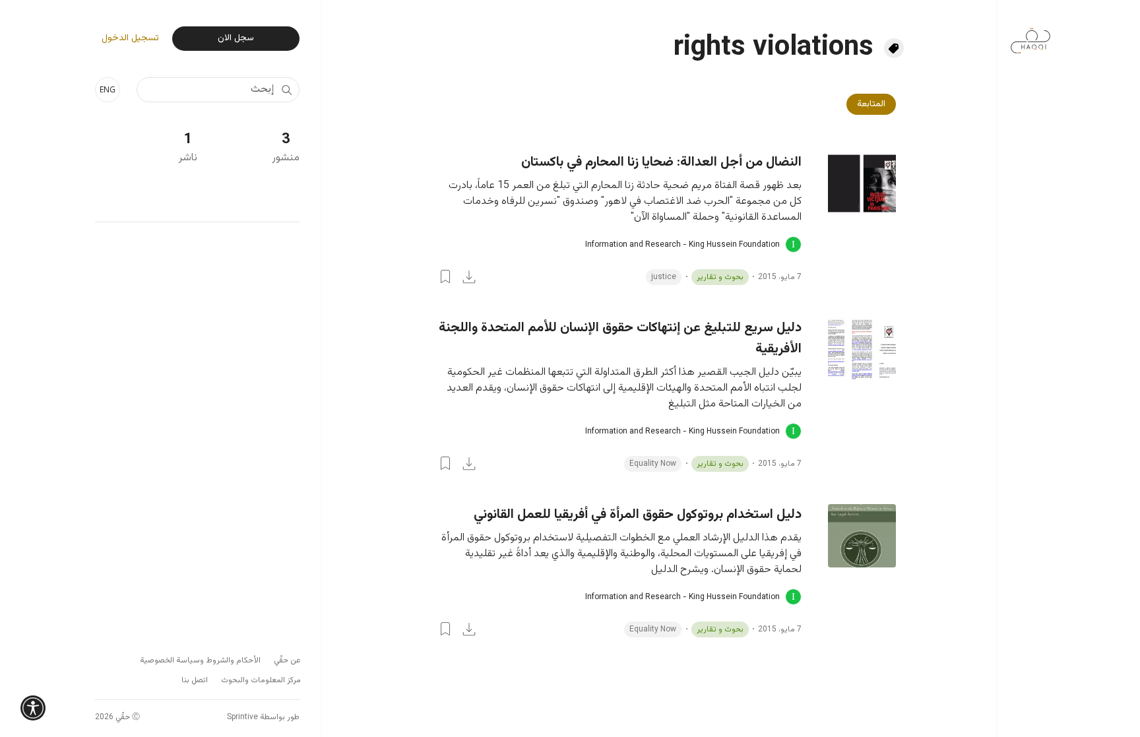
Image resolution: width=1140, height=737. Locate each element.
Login (445, 276)
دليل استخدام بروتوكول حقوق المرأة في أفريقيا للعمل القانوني (638, 514)
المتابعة (871, 104)
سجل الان (236, 38)
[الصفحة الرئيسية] (1030, 34)
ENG (107, 89)
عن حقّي (287, 660)
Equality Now (652, 464)
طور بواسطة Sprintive (263, 717)
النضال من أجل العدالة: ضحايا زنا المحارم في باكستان (661, 162)
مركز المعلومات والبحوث (261, 680)
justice (663, 277)
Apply (286, 90)
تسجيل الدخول (130, 39)
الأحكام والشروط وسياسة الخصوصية (200, 660)
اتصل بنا (194, 680)
